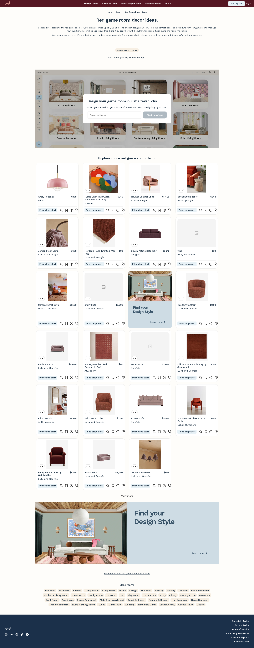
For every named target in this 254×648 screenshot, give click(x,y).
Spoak (107, 28)
